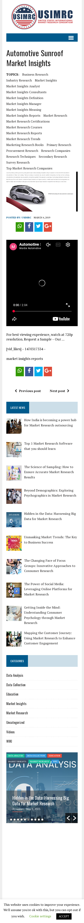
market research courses (24, 127)
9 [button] (39, 819)
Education (12, 694)
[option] (42, 787)
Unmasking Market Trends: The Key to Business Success (40, 800)
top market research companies (29, 168)
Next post (57, 391)
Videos (10, 732)
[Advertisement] (40, 857)
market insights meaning (23, 110)
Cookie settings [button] (40, 916)
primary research (59, 145)
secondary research (53, 156)
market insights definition (24, 98)
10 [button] (42, 819)
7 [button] (32, 819)
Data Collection (15, 684)
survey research (18, 162)
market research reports (24, 133)
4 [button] (21, 819)
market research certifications (28, 121)
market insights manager (23, 104)
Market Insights (16, 703)
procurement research (22, 151)
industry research (19, 80)
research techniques (21, 156)
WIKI (9, 741)
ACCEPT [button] (64, 916)
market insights (46, 80)
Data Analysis (14, 675)
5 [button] (25, 819)
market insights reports (23, 115)
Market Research (17, 712)
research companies (55, 151)
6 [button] (28, 819)
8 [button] (35, 819)
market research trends (23, 139)
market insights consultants (26, 92)
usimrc (26, 217)
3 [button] (18, 819)
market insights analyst (23, 86)
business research (35, 74)
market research (55, 115)
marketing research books (25, 145)
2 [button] (14, 819)
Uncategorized (15, 722)
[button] (68, 818)
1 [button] (11, 819)
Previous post (30, 391)
